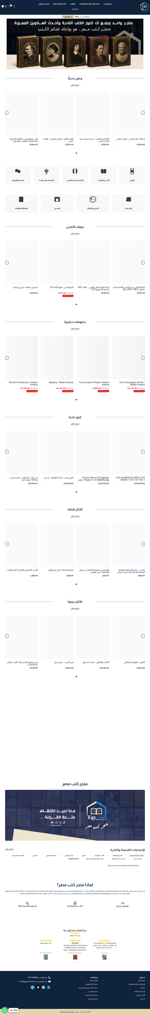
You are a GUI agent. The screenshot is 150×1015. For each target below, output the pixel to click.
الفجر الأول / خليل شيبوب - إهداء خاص (58, 140)
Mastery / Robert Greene (61, 382)
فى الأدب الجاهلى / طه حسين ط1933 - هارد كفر (24, 479)
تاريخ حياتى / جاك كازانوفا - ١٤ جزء (58, 478)
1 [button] (75, 65)
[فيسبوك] (49, 987)
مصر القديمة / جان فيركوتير (60, 570)
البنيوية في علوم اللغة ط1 (61, 287)
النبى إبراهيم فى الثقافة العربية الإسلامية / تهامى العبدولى (24, 140)
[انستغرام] (43, 987)
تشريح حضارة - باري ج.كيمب (25, 287)
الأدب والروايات (99, 855)
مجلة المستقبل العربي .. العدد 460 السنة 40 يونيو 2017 (93, 288)
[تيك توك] (38, 987)
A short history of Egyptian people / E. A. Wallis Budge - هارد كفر (93, 479)
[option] (75, 44)
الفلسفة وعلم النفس (136, 855)
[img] (75, 933)
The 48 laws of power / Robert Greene (94, 383)
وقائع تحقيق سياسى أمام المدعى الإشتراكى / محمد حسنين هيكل (93, 762)
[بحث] (14, 6)
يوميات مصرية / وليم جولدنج (132, 761)
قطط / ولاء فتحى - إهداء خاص (130, 139)
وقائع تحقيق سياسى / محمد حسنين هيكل (24, 762)
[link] (122, 907)
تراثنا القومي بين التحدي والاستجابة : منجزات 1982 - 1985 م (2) (128, 288)
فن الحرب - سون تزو (63, 662)
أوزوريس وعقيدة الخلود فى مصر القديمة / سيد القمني (94, 571)
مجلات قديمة (138, 859)
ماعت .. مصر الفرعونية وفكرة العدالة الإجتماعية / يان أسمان (131, 571)
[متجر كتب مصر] (75, 815)
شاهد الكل (75, 85)
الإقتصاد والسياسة (18, 855)
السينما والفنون (51, 855)
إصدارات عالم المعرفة (118, 859)
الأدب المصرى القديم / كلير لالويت (22, 570)
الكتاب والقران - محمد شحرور (96, 662)
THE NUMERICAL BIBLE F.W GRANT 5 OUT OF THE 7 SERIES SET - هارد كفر (130, 479)
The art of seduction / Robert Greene (23, 383)
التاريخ (84, 855)
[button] (10, 44)
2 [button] (74, 65)
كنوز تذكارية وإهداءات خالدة (94, 859)
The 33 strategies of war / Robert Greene (132, 383)
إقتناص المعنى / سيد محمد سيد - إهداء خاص (93, 140)
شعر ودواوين (69, 855)
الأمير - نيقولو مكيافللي (134, 662)
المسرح (35, 855)
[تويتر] (33, 987)
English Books (73, 859)
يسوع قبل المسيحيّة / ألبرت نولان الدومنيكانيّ (22, 663)
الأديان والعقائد (117, 855)
